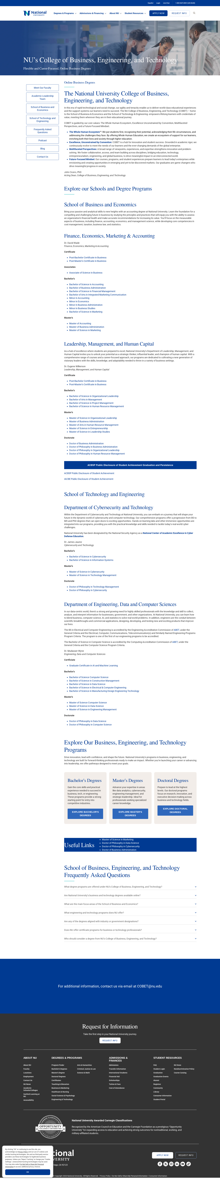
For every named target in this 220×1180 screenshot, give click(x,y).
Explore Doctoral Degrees (175, 810)
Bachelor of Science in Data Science (87, 684)
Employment (28, 1077)
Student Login (159, 1069)
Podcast (42, 140)
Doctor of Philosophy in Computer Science (90, 724)
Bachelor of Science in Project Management (91, 403)
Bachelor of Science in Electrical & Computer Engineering (97, 687)
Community (158, 1088)
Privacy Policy (105, 1176)
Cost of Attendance (117, 1088)
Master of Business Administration (86, 327)
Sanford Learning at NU (31, 1095)
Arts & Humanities (84, 1065)
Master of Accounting (80, 323)
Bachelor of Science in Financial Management (92, 291)
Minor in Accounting (79, 298)
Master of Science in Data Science (86, 706)
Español (150, 3)
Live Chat (166, 3)
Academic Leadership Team (43, 97)
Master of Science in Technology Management (92, 575)
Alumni (156, 1080)
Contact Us (42, 156)
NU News (27, 1084)
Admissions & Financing (92, 13)
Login (158, 3)
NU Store (177, 1065)
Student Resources (134, 13)
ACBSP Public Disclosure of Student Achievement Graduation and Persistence (130, 465)
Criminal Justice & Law (86, 1069)
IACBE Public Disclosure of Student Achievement (88, 479)
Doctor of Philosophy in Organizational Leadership (94, 450)
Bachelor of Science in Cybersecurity (87, 556)
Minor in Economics (79, 301)
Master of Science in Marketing (85, 330)
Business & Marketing (60, 1088)
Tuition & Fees (115, 1084)
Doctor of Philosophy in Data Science (87, 721)
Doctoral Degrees (59, 1077)
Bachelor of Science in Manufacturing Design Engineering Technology (104, 691)
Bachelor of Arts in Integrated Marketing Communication (97, 294)
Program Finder (58, 1065)
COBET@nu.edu (149, 986)
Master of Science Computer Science (88, 702)
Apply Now (158, 13)
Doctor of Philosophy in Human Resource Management (97, 453)
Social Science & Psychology (63, 1096)
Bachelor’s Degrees (59, 1069)
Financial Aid (114, 1077)
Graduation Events (160, 1077)
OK (27, 1172)
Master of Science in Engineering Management (93, 709)
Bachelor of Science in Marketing (85, 311)
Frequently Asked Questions (42, 131)
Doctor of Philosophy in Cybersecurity (88, 590)
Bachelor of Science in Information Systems (91, 560)
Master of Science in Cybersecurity (86, 571)
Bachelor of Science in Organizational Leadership (94, 396)
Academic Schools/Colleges (30, 1089)
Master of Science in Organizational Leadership (93, 418)
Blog (42, 148)
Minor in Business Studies (82, 308)
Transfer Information (117, 1069)
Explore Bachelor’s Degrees (85, 814)
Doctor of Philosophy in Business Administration (93, 446)
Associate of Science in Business (85, 272)
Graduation (158, 1073)
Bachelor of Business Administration (87, 287)
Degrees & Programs (64, 13)
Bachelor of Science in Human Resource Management (96, 406)
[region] (27, 1162)
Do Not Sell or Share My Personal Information (130, 1176)
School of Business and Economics (42, 108)
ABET (176, 630)
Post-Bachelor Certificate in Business (87, 257)
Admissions (113, 1065)
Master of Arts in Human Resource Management (93, 425)
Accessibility (28, 1100)
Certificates (56, 1080)
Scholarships (114, 1080)
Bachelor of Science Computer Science (88, 677)
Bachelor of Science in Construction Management (94, 680)
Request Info (179, 13)
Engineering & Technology (62, 1099)
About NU (114, 13)
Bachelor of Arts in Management (85, 399)
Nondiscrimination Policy (184, 1069)
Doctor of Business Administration (86, 443)
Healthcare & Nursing (60, 1092)
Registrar (157, 1084)
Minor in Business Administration (85, 305)
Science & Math (83, 1073)
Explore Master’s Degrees (130, 814)
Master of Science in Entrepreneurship (88, 428)
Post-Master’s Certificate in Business (87, 261)
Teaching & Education (60, 1084)
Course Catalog (180, 1073)
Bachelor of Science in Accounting (86, 284)
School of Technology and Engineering (43, 119)
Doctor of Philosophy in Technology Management (94, 586)
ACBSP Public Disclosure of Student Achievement (89, 473)
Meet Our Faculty (42, 87)
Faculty (26, 1069)
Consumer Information (162, 1096)
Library (156, 1092)
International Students (118, 1073)
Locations (27, 1073)
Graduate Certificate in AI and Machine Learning (93, 665)
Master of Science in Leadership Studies (89, 431)
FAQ (155, 1065)
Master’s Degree (58, 1073)
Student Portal (159, 1099)
